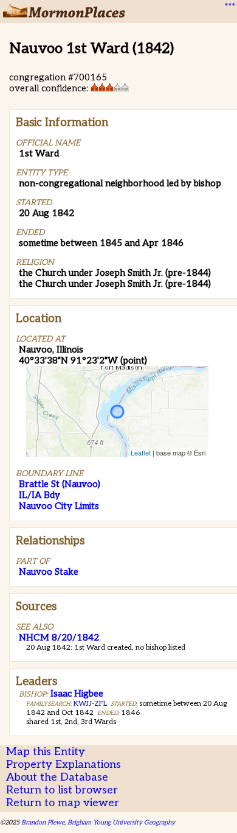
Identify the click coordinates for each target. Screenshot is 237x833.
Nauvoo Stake (48, 571)
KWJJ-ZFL (90, 703)
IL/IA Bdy (39, 495)
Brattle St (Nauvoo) (59, 484)
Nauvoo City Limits (59, 506)
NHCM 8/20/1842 (59, 637)
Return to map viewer (62, 802)
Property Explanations (63, 764)
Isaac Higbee (76, 693)
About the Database (57, 777)
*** (228, 6)
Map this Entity (45, 751)
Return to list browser (62, 790)
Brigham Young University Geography (121, 822)
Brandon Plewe (42, 822)
